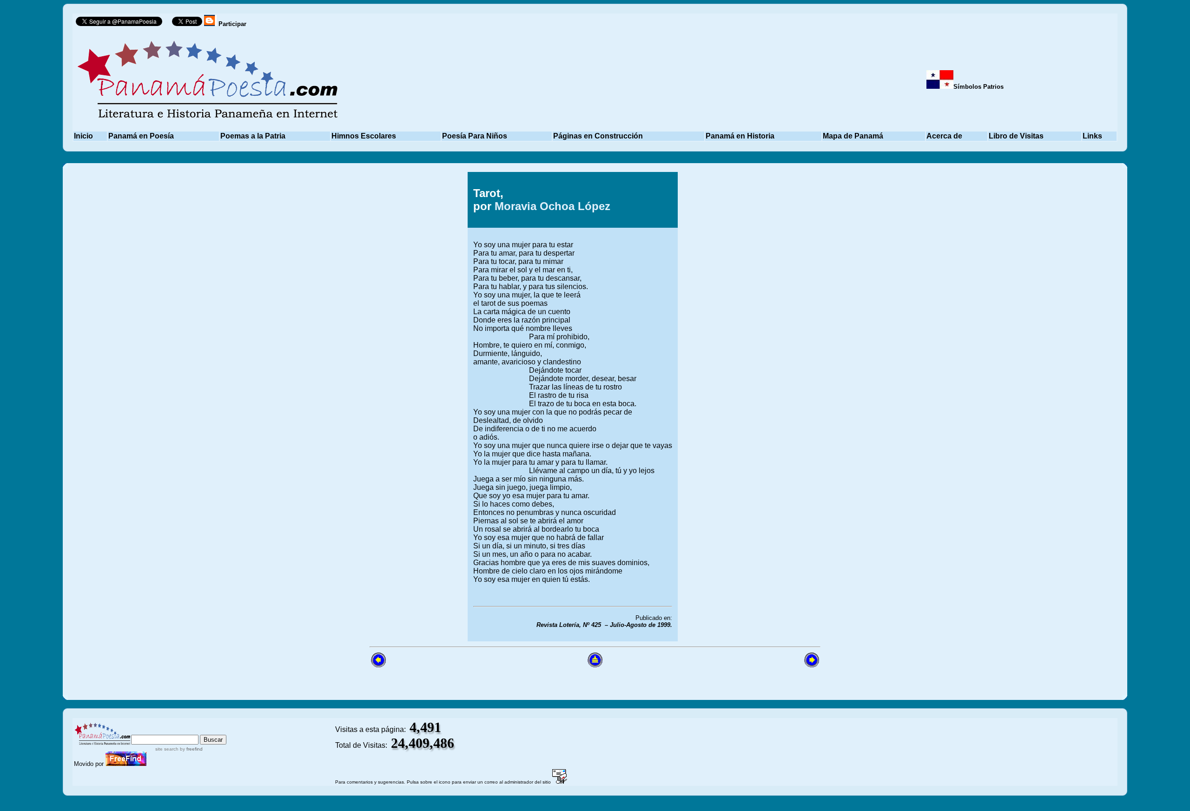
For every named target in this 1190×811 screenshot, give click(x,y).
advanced (211, 730)
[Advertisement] (745, 406)
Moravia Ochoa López (552, 206)
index (141, 730)
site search (166, 749)
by (190, 749)
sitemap (170, 730)
